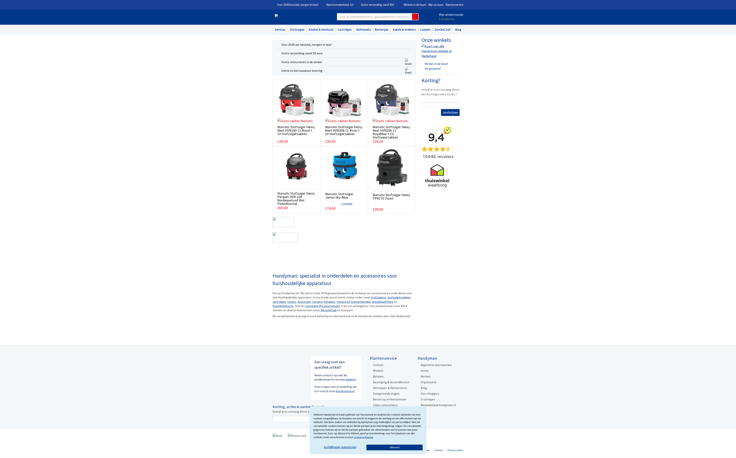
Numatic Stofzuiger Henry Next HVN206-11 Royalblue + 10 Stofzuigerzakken (391, 132)
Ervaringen (428, 399)
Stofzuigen (297, 29)
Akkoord (394, 447)
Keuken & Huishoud (321, 29)
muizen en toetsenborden (354, 302)
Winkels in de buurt (415, 5)
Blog (458, 29)
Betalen (378, 376)
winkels (350, 379)
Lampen (425, 29)
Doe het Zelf (443, 29)
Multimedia (363, 29)
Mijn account (436, 5)
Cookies (438, 450)
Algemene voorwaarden (436, 365)
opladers (329, 302)
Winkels (378, 370)
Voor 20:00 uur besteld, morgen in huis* (306, 44)
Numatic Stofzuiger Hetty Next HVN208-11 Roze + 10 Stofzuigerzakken (343, 130)
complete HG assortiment (323, 306)
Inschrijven (450, 112)
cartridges (279, 302)
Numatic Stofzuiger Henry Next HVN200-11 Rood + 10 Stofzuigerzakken (296, 130)
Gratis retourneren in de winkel (301, 62)
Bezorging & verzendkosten (391, 382)
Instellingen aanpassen (340, 447)
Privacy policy (455, 450)
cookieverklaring (363, 437)
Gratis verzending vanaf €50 (377, 5)
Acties (425, 370)
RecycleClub (329, 310)
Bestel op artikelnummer (389, 399)
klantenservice (345, 391)
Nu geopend (432, 68)
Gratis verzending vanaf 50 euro (302, 53)
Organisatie (428, 382)
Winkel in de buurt (436, 64)
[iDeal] (277, 435)
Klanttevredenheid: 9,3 (339, 5)
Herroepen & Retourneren (390, 388)
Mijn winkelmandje (451, 14)
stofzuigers (378, 297)
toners (291, 302)
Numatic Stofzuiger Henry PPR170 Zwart (391, 196)
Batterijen (381, 29)
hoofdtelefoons (283, 306)
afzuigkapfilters (382, 302)
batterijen (304, 302)
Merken (425, 376)
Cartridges (345, 29)
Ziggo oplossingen (385, 405)
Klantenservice (454, 5)
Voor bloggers (430, 393)
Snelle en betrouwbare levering (301, 71)
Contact (378, 365)
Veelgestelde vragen (386, 393)
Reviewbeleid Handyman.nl (438, 405)
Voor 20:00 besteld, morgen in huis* (298, 5)
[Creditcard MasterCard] (297, 435)
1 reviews (346, 203)
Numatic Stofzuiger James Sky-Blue (339, 196)
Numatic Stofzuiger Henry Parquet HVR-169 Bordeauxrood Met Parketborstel (296, 198)
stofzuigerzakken (399, 297)
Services (280, 29)
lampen (317, 302)
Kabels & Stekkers (404, 29)
